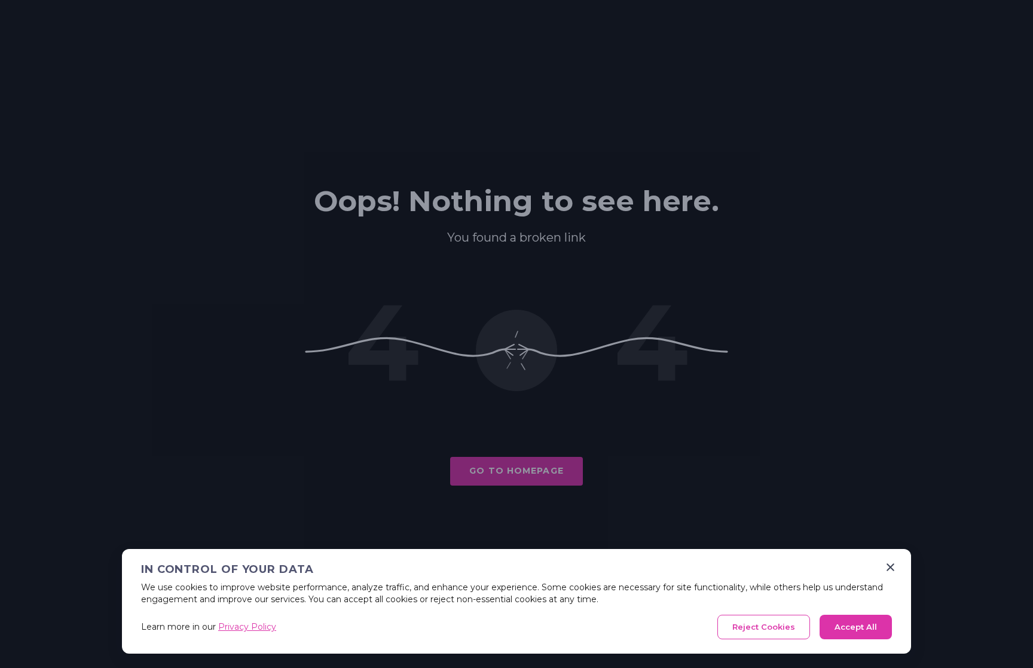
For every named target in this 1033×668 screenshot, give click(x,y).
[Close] (890, 567)
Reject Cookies (763, 627)
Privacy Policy (247, 626)
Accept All (856, 627)
